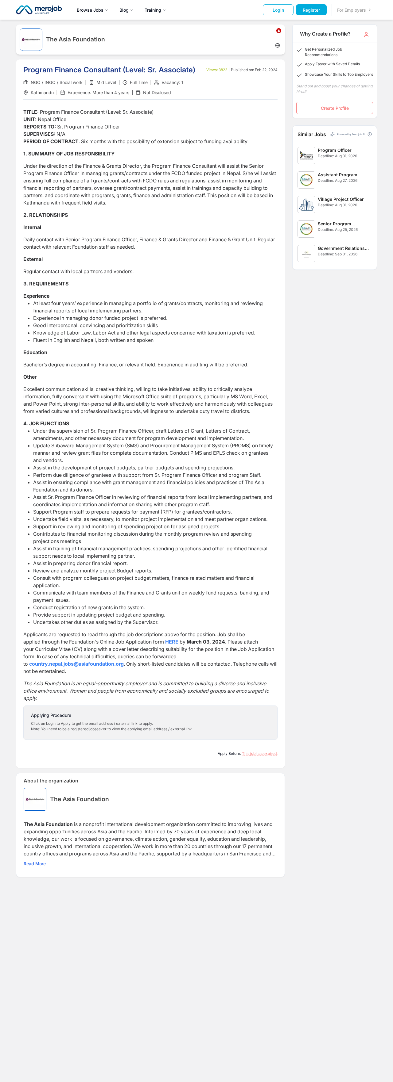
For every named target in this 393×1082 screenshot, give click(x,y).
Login (278, 10)
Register (311, 10)
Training (153, 10)
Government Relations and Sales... (341, 248)
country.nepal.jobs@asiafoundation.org (76, 664)
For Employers (351, 10)
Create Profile (335, 108)
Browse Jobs (90, 10)
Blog (124, 10)
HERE (171, 642)
